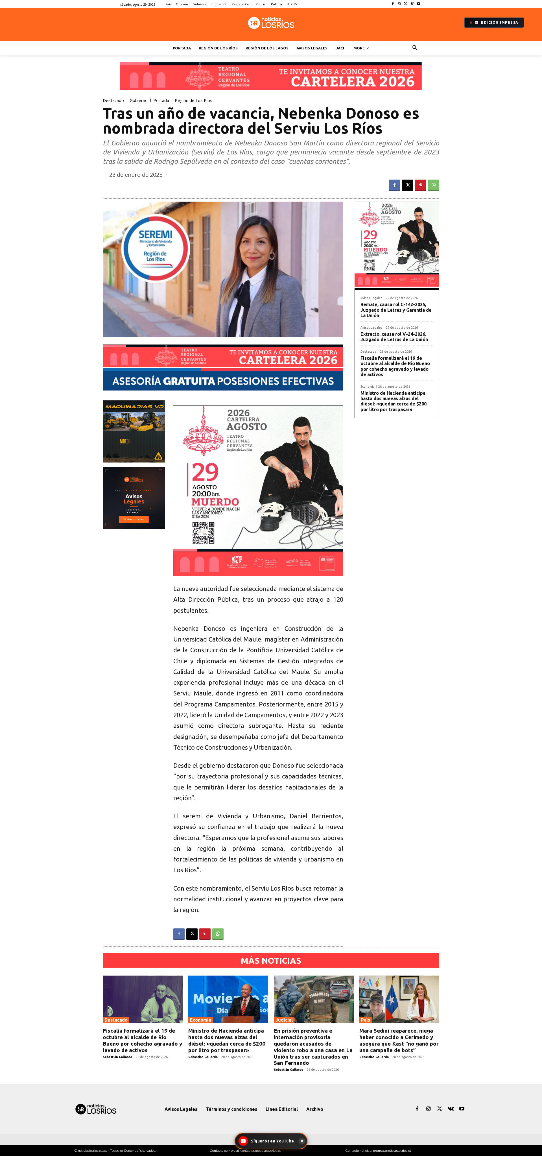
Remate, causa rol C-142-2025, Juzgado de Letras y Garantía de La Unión (396, 310)
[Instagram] (399, 4)
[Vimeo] (412, 4)
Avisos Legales (371, 298)
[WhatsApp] (433, 185)
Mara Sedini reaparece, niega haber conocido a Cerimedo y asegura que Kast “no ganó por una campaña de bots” (399, 1040)
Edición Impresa (500, 22)
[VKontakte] (450, 1109)
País (365, 1019)
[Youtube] (418, 4)
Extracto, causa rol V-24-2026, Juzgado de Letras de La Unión (394, 336)
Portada (161, 100)
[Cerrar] (301, 1141)
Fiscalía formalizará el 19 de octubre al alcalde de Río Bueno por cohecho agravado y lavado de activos (395, 366)
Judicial (284, 1019)
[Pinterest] (420, 185)
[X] (406, 4)
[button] (415, 48)
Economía (367, 386)
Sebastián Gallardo (117, 1057)
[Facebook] (393, 4)
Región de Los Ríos (193, 100)
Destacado (113, 100)
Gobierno (139, 100)
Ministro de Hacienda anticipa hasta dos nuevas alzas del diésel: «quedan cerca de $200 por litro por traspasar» (393, 401)
